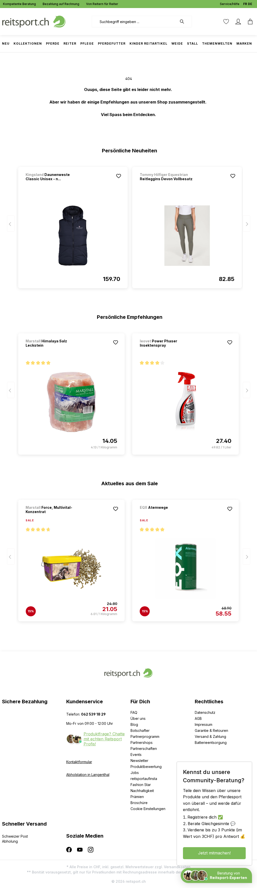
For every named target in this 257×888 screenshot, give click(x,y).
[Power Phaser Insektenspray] (185, 402)
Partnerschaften (144, 748)
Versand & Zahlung (210, 736)
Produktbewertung (146, 766)
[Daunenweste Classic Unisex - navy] (73, 235)
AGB (198, 718)
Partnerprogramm (145, 736)
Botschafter (140, 730)
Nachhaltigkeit (142, 790)
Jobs (135, 772)
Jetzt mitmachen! (214, 852)
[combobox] (134, 22)
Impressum (203, 724)
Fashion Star (141, 784)
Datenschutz (205, 712)
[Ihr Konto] (238, 22)
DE (250, 4)
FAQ (134, 712)
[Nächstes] (246, 224)
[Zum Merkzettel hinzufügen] (119, 176)
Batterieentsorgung (211, 742)
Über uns (138, 718)
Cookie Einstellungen (148, 809)
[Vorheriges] (11, 224)
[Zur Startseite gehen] (34, 21)
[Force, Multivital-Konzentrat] (71, 568)
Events (136, 754)
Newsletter (139, 760)
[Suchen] (184, 22)
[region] (128, 225)
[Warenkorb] (248, 22)
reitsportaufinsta (144, 778)
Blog (134, 724)
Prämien (137, 797)
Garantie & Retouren (211, 730)
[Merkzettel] (226, 22)
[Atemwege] (166, 514)
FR (245, 4)
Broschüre (139, 803)
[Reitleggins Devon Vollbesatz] (187, 235)
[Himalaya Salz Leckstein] (71, 402)
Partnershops (142, 742)
